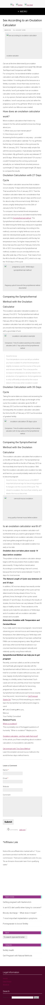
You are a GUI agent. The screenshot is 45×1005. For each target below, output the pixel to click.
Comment (6, 795)
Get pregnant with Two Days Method (16, 749)
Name (6, 770)
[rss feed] (29, 5)
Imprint (5, 978)
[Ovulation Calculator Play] (23, 877)
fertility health (8, 950)
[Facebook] (12, 5)
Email (5, 778)
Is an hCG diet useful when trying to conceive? (22, 907)
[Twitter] (19, 5)
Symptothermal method (22, 218)
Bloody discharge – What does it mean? (19, 913)
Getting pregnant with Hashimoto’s (17, 902)
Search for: (7, 997)
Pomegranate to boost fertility (15, 924)
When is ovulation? (10, 724)
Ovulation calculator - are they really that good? (20, 736)
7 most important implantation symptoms (20, 918)
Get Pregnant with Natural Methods (17, 955)
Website (6, 787)
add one (22, 830)
